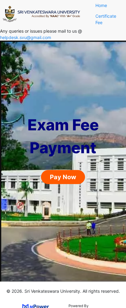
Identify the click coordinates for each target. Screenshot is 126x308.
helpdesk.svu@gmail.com (25, 37)
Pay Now (63, 177)
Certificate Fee (105, 19)
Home (101, 5)
